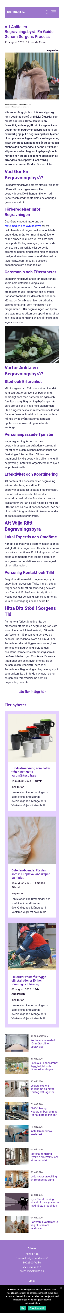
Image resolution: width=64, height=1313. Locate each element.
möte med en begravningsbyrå (23, 226)
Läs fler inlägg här (32, 692)
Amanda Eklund (37, 42)
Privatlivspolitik (37, 1308)
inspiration (52, 50)
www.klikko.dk (35, 1271)
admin (38, 780)
